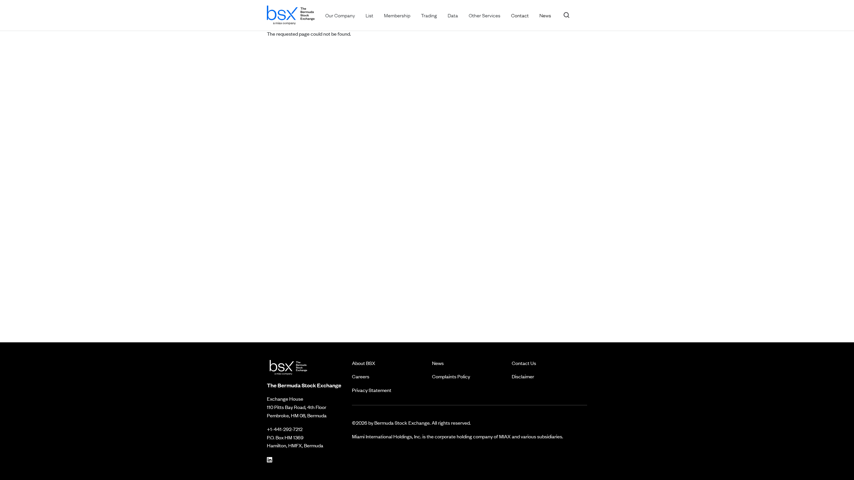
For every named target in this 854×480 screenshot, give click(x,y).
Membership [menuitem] (397, 15)
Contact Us (524, 362)
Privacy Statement (371, 389)
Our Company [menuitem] (340, 15)
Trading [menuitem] (429, 15)
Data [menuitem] (453, 15)
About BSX (363, 362)
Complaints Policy (451, 376)
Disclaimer (523, 376)
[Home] (291, 14)
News (438, 362)
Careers (360, 376)
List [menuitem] (369, 15)
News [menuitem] (545, 15)
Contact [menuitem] (520, 15)
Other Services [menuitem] (484, 15)
